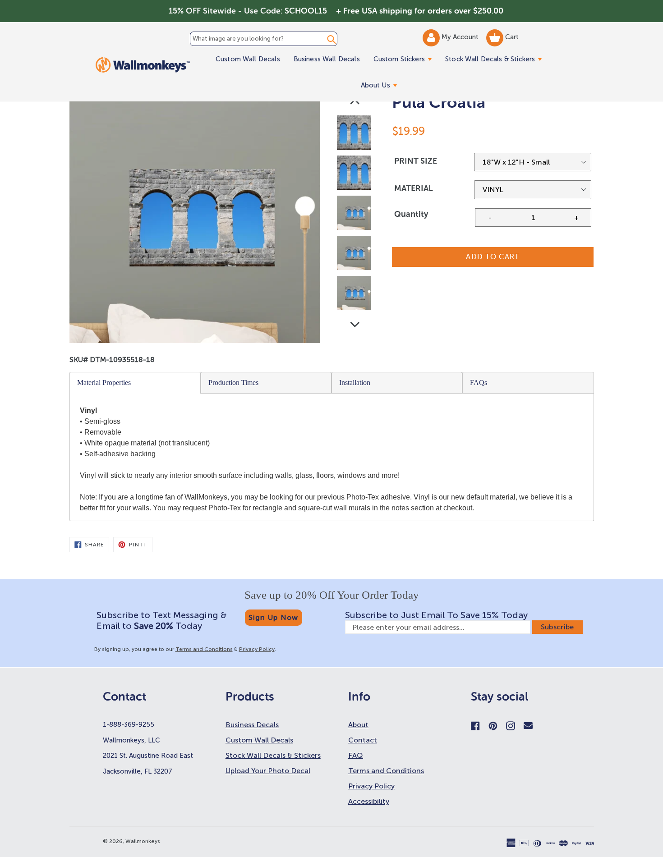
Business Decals (252, 724)
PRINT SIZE (415, 161)
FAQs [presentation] (478, 382)
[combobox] (263, 39)
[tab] (135, 383)
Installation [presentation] (354, 382)
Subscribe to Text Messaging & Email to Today (161, 620)
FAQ (355, 755)
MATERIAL (413, 188)
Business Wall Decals (327, 59)
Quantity (411, 214)
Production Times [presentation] (233, 382)
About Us (382, 85)
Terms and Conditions (204, 649)
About (358, 724)
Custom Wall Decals (248, 59)
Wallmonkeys (142, 841)
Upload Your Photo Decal (268, 770)
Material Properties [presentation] (104, 382)
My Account (461, 37)
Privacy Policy (257, 649)
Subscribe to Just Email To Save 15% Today (436, 615)
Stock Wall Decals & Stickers (496, 59)
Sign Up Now (274, 617)
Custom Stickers (405, 59)
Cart (511, 37)
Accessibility (368, 801)
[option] (354, 135)
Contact (362, 740)
